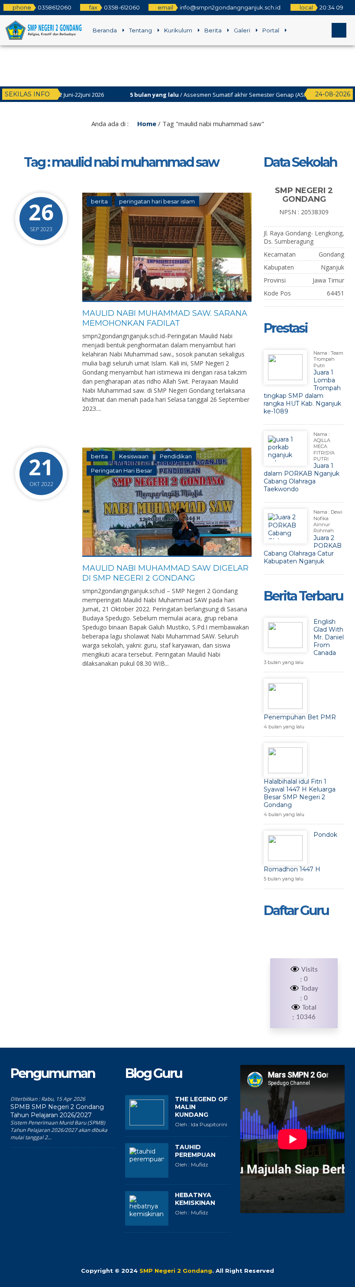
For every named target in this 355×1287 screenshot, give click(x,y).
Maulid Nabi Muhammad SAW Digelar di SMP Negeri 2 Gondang (165, 573)
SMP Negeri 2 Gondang (175, 1270)
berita (99, 201)
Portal (270, 30)
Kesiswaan (133, 456)
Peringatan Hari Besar (121, 470)
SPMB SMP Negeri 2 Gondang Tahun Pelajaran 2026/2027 (57, 1111)
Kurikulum (178, 30)
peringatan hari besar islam (157, 201)
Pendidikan (176, 456)
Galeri (242, 30)
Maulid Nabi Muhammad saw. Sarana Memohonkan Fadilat (164, 318)
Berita (213, 30)
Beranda (105, 30)
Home (146, 123)
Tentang (140, 30)
